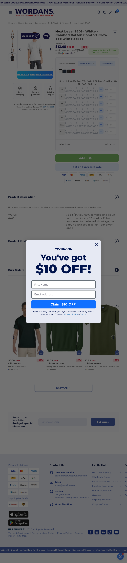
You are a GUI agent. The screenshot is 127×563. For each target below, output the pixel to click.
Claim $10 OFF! (63, 304)
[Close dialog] (96, 244)
